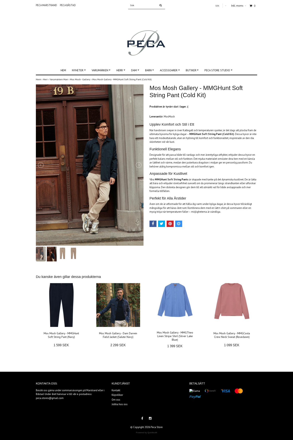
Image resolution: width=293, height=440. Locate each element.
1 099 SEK (231, 345)
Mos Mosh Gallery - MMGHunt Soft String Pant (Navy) (61, 335)
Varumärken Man (60, 79)
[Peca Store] (146, 35)
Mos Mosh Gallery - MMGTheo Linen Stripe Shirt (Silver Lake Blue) (175, 336)
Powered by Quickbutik (146, 432)
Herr (119, 70)
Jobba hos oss (120, 404)
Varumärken (100, 70)
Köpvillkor (117, 395)
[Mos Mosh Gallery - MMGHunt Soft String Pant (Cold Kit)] (90, 165)
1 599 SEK (61, 345)
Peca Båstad (68, 5)
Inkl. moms (238, 5)
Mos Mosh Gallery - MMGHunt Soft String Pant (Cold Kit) (122, 79)
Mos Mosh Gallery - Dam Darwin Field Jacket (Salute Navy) (118, 335)
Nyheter (77, 70)
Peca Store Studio (217, 70)
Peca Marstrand (46, 5)
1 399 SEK (175, 346)
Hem (63, 70)
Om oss (116, 399)
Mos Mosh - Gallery (81, 79)
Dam (134, 70)
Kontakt (116, 390)
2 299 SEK (118, 345)
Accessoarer (168, 70)
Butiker (191, 70)
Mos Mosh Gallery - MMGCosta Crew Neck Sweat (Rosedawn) (231, 335)
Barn (148, 70)
